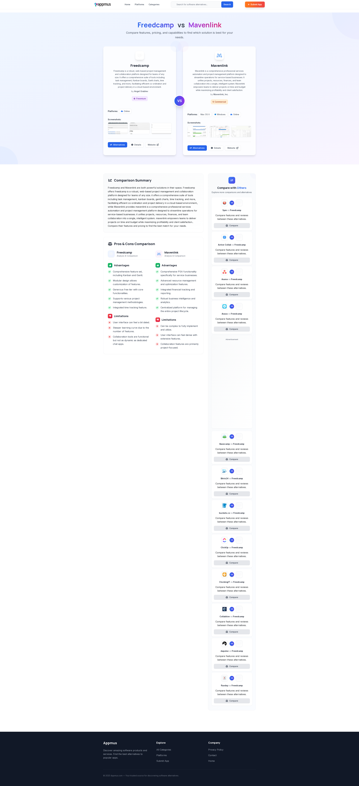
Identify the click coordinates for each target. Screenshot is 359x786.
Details (137, 145)
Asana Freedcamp (232, 279)
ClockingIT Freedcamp (231, 582)
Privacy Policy (215, 749)
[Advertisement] (232, 384)
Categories (154, 4)
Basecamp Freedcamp (231, 444)
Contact (212, 755)
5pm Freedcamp (232, 210)
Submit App (256, 4)
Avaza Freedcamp (232, 314)
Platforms (139, 4)
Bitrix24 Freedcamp (232, 478)
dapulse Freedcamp (232, 651)
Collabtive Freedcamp (232, 616)
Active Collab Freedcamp (232, 245)
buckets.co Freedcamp (232, 513)
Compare (233, 225)
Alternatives (119, 145)
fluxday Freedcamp (232, 685)
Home (127, 4)
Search (227, 4)
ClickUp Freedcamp (232, 547)
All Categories (163, 749)
